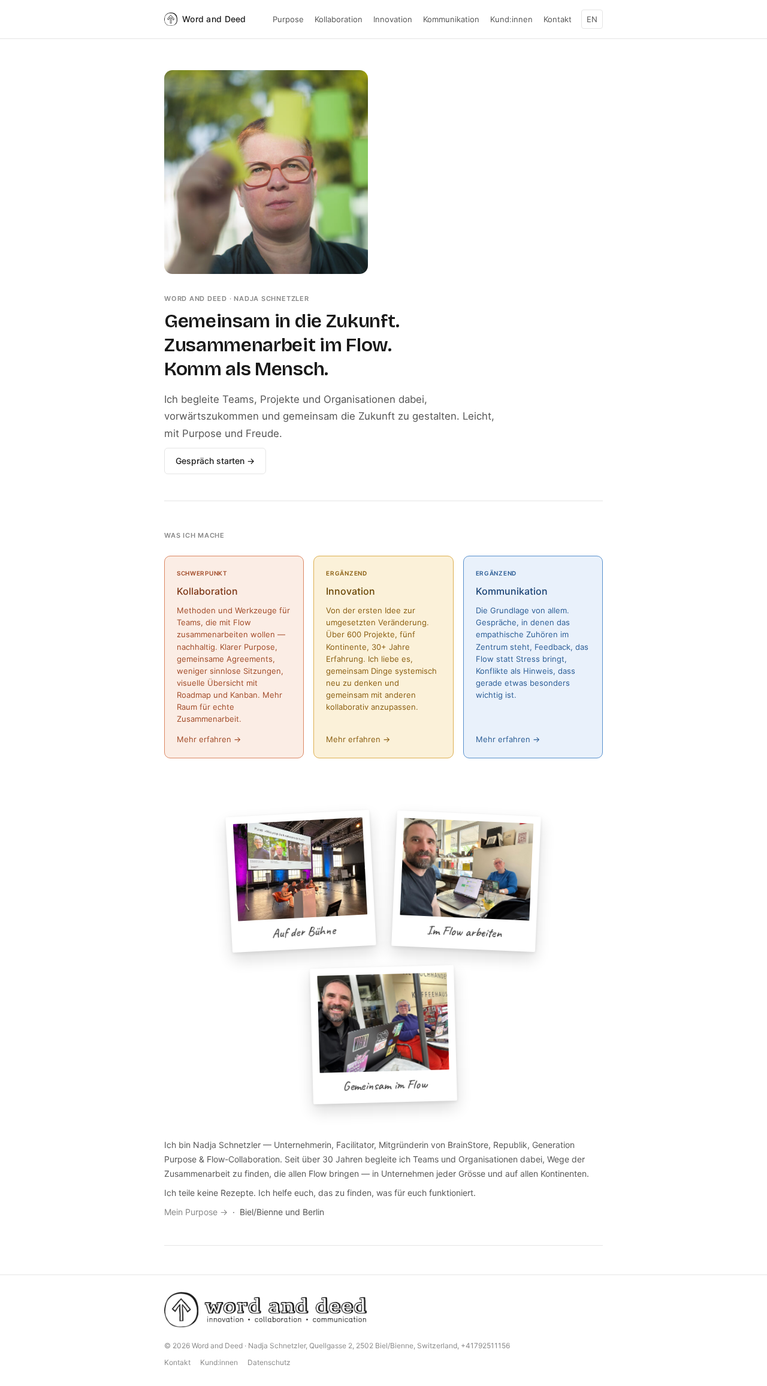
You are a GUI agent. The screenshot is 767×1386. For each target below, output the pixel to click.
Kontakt (557, 19)
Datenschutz (269, 1362)
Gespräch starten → (215, 461)
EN (592, 19)
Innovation (392, 19)
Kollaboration (339, 19)
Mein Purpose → (196, 1212)
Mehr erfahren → (209, 739)
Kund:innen (511, 19)
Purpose (288, 19)
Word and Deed (214, 19)
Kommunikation (451, 19)
